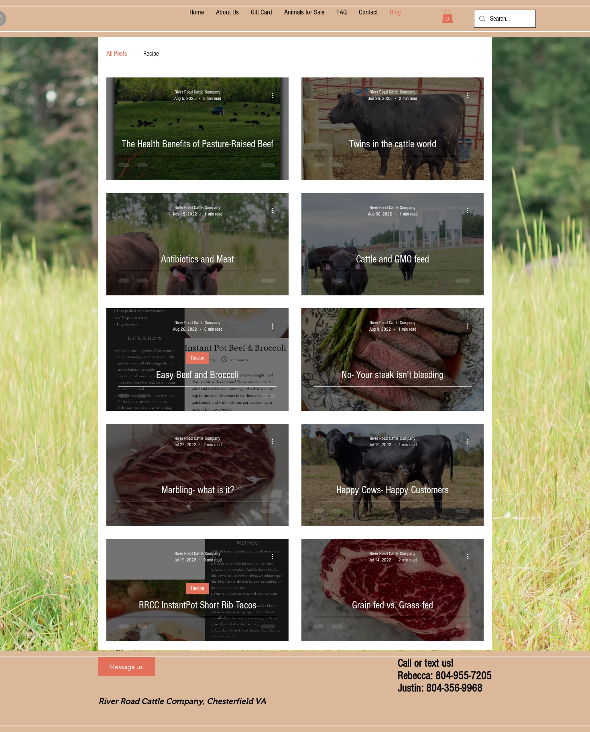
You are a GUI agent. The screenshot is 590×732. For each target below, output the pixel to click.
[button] (447, 16)
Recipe (151, 53)
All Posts (116, 53)
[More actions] (275, 95)
